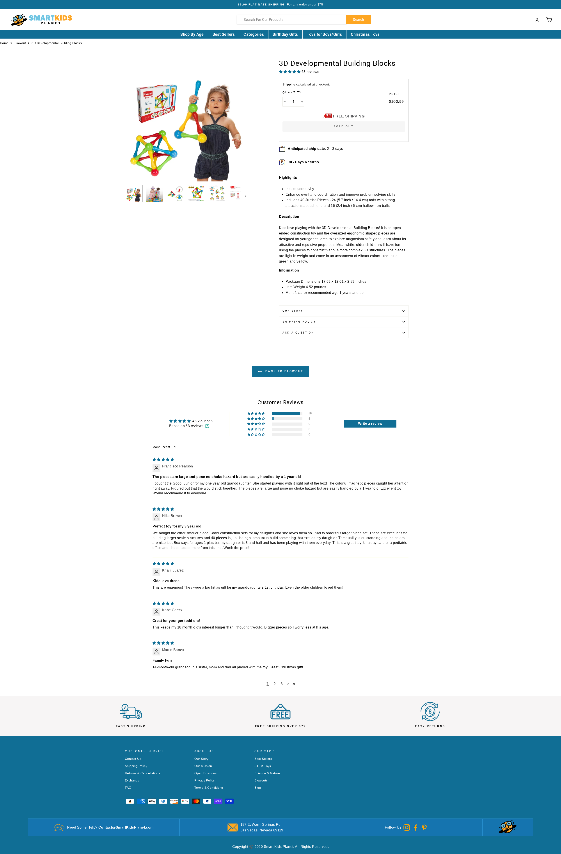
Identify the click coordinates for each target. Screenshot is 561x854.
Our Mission (203, 766)
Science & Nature (267, 773)
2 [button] (275, 684)
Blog (257, 787)
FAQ (128, 787)
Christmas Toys (365, 34)
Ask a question (298, 332)
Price (395, 94)
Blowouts (261, 780)
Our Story (292, 310)
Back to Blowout (283, 371)
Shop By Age (192, 34)
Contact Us (133, 758)
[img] (163, 459)
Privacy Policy (204, 780)
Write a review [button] (370, 423)
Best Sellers (224, 34)
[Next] (244, 196)
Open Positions (205, 773)
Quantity (292, 92)
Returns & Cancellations (142, 773)
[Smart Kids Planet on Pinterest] (424, 827)
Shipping (288, 84)
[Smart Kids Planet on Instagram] (406, 827)
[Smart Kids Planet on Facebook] (415, 827)
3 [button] (282, 684)
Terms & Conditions (208, 787)
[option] (280, 4)
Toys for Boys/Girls (324, 34)
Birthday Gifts (285, 34)
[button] (256, 413)
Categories (253, 34)
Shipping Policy (299, 321)
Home (4, 43)
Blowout (20, 43)
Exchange (132, 780)
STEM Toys (262, 766)
